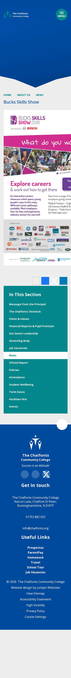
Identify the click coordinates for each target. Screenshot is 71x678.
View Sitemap (35, 593)
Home (7, 95)
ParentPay (35, 553)
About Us (23, 95)
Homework (35, 557)
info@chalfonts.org (35, 528)
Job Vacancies (35, 572)
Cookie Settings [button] (35, 617)
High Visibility (35, 605)
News (40, 95)
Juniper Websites (48, 588)
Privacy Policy (35, 611)
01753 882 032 (35, 517)
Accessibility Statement (35, 599)
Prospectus (35, 548)
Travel (35, 562)
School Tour (35, 567)
